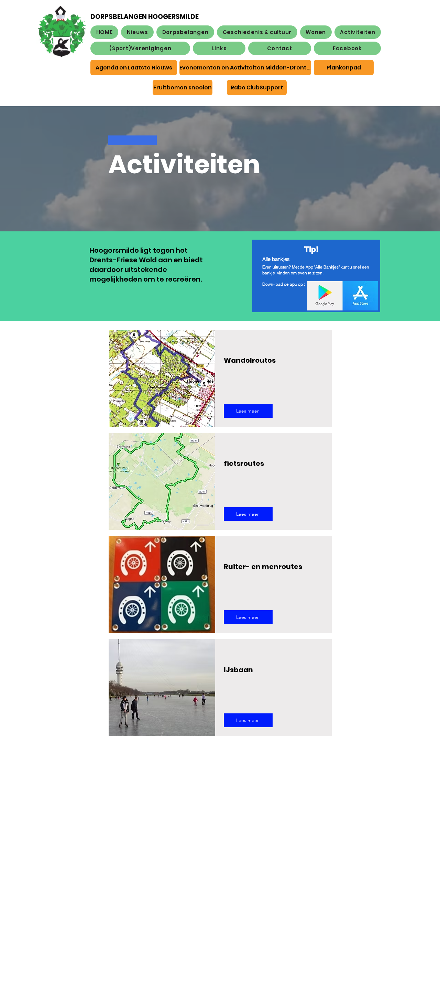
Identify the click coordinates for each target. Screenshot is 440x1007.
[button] (185, 32)
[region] (317, 314)
